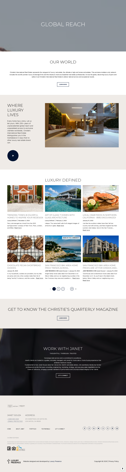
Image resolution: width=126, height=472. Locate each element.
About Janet (20, 429)
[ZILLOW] (117, 428)
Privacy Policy (114, 461)
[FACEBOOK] (84, 428)
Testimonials (45, 429)
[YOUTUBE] (98, 428)
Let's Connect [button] (63, 375)
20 (72, 289)
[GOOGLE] (112, 428)
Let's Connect (60, 429)
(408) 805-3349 (13, 419)
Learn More (63, 84)
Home (9, 429)
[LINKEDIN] (94, 428)
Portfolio (32, 429)
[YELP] (107, 428)
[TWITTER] (103, 428)
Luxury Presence (55, 461)
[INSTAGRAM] (89, 428)
